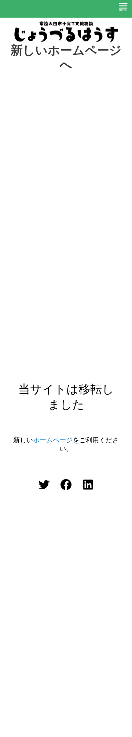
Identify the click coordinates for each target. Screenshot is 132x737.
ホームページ (53, 440)
